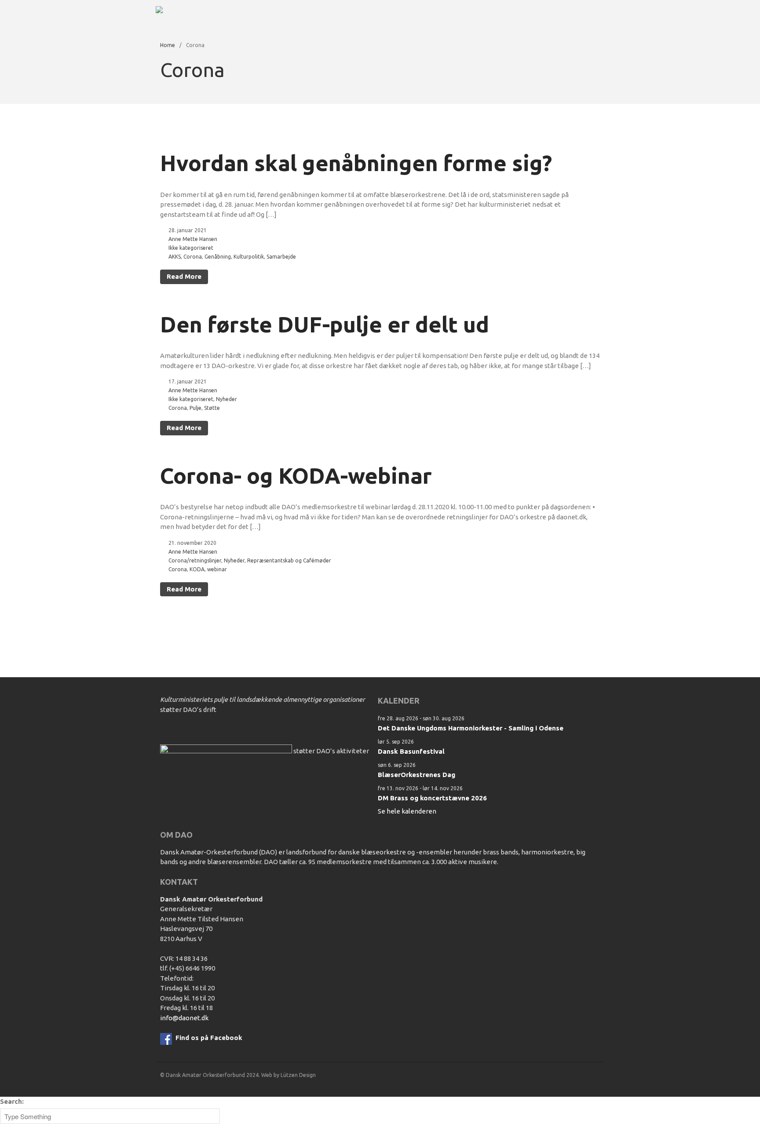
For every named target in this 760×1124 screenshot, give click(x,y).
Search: (12, 1101)
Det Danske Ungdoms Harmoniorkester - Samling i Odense (470, 728)
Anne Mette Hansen (192, 239)
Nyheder (226, 399)
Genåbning (218, 256)
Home (167, 45)
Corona (192, 256)
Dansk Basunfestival (411, 751)
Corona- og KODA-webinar (296, 475)
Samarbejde (281, 256)
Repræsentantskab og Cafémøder (289, 560)
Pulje (195, 408)
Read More (184, 276)
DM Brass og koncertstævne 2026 (432, 798)
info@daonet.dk (184, 1018)
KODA (197, 569)
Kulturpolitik (249, 256)
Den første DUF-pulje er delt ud (324, 324)
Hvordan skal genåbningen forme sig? (356, 162)
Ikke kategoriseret (190, 248)
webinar (217, 569)
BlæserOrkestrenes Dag (416, 774)
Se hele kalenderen (407, 811)
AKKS (174, 256)
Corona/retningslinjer (194, 560)
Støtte (212, 408)
